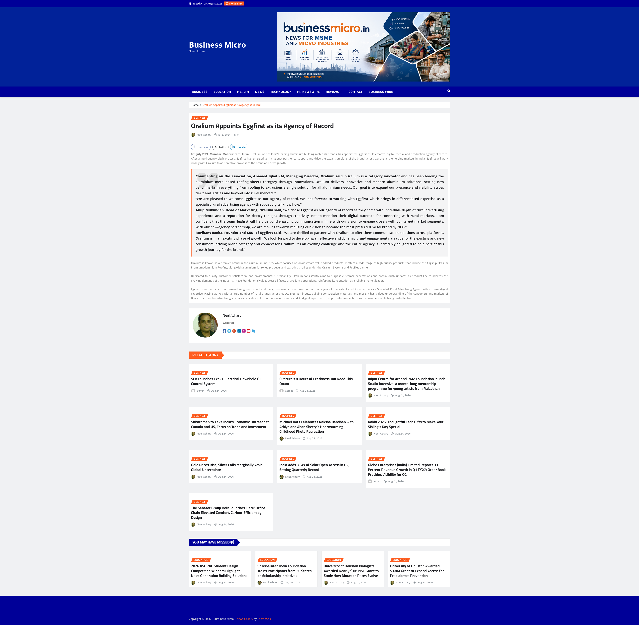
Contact (356, 92)
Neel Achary (204, 134)
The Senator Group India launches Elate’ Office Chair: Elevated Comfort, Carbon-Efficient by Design (228, 512)
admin (200, 390)
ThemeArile (264, 619)
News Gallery (245, 619)
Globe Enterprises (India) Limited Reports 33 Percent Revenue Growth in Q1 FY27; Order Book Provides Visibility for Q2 (407, 469)
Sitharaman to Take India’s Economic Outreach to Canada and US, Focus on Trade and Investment (230, 424)
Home (195, 104)
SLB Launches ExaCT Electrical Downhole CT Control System (226, 381)
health (243, 92)
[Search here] (448, 91)
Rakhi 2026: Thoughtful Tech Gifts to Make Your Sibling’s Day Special (405, 424)
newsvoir (334, 92)
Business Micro (217, 44)
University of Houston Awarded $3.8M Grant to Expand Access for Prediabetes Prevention (417, 570)
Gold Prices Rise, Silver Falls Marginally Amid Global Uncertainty (227, 467)
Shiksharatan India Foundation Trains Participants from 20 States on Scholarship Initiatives (284, 570)
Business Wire (381, 92)
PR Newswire (308, 92)
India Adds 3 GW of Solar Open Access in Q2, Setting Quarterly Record (314, 467)
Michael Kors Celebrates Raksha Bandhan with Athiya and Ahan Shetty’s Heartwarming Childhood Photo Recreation (316, 426)
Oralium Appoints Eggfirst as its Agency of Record (232, 104)
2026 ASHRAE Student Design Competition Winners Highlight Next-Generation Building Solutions (219, 570)
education (222, 92)
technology (280, 92)
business (200, 92)
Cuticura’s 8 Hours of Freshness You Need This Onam (316, 381)
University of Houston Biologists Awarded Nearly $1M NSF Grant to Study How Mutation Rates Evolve (351, 570)
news (259, 92)
